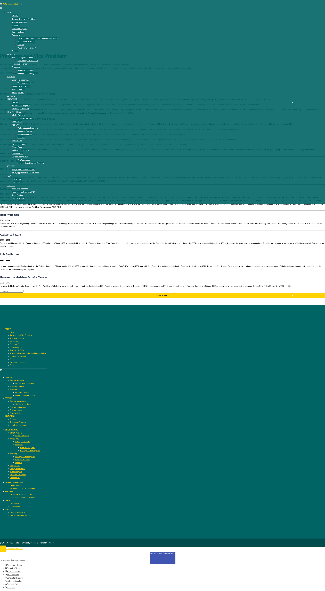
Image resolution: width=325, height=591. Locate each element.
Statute (21, 44)
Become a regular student (23, 57)
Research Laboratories (21, 86)
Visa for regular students (28, 60)
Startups (15, 102)
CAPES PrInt (17, 121)
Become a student (17, 380)
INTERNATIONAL (14, 112)
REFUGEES (11, 166)
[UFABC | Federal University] (11, 4)
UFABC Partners (18, 115)
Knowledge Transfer (20, 108)
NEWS (9, 176)
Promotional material (26, 41)
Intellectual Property (21, 105)
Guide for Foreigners (20, 150)
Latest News (17, 179)
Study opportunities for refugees (25, 173)
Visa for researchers (26, 83)
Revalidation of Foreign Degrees (31, 163)
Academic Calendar (20, 64)
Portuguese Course (19, 144)
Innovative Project (19, 22)
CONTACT (11, 185)
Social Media (17, 182)
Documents (16, 35)
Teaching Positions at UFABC (23, 192)
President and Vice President (24, 19)
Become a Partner (25, 118)
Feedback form (18, 198)
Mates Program (18, 147)
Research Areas (18, 89)
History (15, 15)
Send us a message (20, 189)
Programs (16, 67)
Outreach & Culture (17, 350)
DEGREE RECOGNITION (14, 482)
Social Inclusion (18, 32)
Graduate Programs (25, 70)
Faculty (15, 51)
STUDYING (11, 54)
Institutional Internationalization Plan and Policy (38, 38)
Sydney (50, 542)
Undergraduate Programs (28, 73)
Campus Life (17, 140)
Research (21, 137)
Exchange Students (22, 442)
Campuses (16, 25)
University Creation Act (27, 48)
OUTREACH (11, 96)
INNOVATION (12, 99)
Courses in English (25, 134)
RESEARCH (11, 76)
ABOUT (10, 12)
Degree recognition (20, 156)
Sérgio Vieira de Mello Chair (23, 169)
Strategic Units (18, 92)
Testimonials (17, 153)
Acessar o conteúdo (14, 548)
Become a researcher (20, 80)
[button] (162, 558)
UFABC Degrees (24, 160)
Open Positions (18, 195)
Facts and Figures (19, 28)
